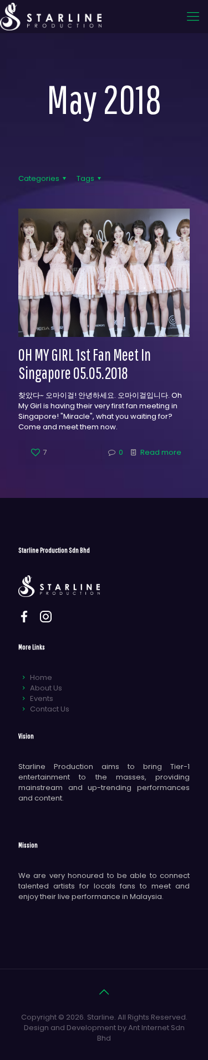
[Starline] (51, 16)
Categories (38, 178)
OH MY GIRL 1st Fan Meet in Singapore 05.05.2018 (84, 363)
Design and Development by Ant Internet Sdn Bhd (104, 1032)
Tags (85, 178)
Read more (160, 452)
